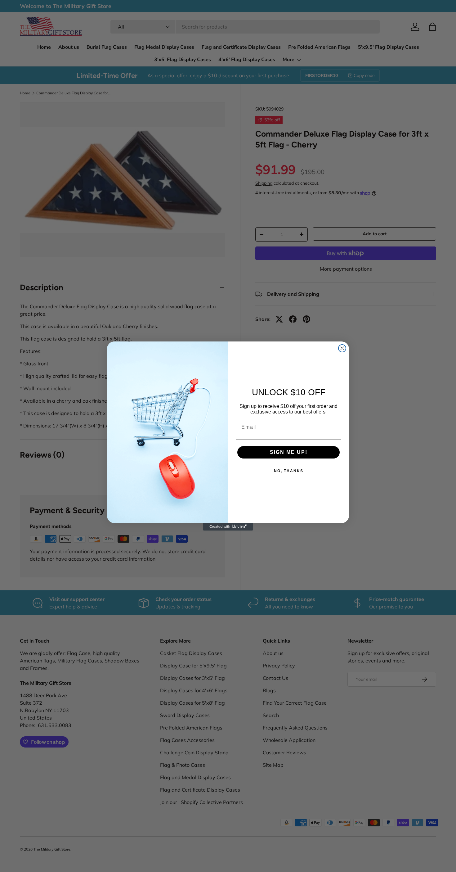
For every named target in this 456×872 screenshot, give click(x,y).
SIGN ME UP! (288, 452)
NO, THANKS (288, 471)
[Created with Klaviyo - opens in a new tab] (228, 527)
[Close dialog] (342, 348)
